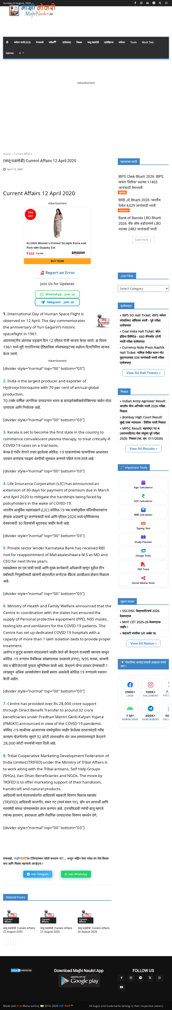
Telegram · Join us (60, 302)
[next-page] (13, 942)
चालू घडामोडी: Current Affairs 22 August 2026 (19, 930)
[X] (160, 3)
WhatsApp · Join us (60, 294)
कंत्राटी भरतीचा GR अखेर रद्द (139, 633)
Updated (123, 210)
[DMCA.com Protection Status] (21, 970)
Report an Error (57, 272)
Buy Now (57, 261)
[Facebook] (135, 3)
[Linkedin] (147, 3)
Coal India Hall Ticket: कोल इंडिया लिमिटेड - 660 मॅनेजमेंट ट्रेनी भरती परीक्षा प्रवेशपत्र (140, 336)
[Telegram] (154, 3)
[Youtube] (121, 987)
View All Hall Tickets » (143, 373)
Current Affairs (23, 154)
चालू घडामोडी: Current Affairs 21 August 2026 (56, 930)
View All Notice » (143, 643)
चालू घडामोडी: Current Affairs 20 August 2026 (94, 930)
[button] (163, 23)
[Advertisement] (86, 113)
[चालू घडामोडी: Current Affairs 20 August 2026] (86, 914)
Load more (141, 239)
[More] (101, 176)
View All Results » (143, 449)
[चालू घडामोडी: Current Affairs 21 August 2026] (48, 914)
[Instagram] (141, 3)
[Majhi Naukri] (33, 10)
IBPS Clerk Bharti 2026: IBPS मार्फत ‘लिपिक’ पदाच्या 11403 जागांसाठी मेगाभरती (140, 182)
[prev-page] (6, 942)
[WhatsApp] (166, 3)
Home (7, 154)
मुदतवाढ (122, 192)
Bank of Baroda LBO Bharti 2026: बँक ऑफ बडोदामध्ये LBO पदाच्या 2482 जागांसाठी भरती (139, 223)
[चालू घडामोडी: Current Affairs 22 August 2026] (11, 914)
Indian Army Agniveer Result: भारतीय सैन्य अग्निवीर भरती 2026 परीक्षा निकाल (143, 406)
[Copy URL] (90, 176)
